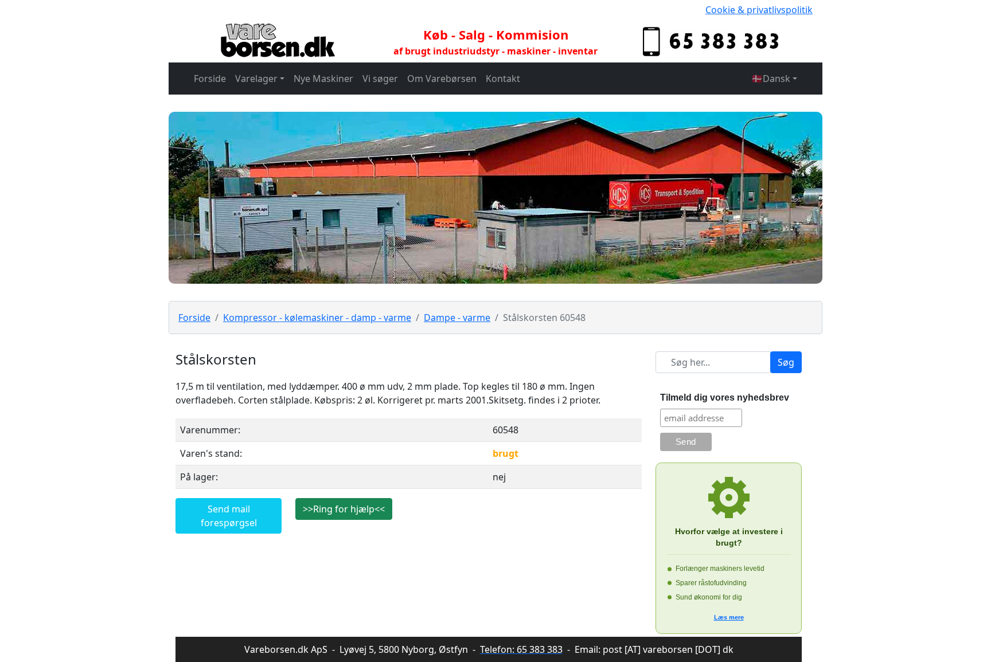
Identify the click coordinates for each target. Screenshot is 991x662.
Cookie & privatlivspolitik (759, 9)
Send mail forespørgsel (229, 516)
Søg (786, 362)
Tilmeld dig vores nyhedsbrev (724, 397)
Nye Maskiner (323, 78)
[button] (774, 78)
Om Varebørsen (442, 78)
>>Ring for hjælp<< (344, 509)
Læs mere (729, 617)
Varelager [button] (256, 78)
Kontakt (503, 78)
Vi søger (380, 78)
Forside (210, 78)
